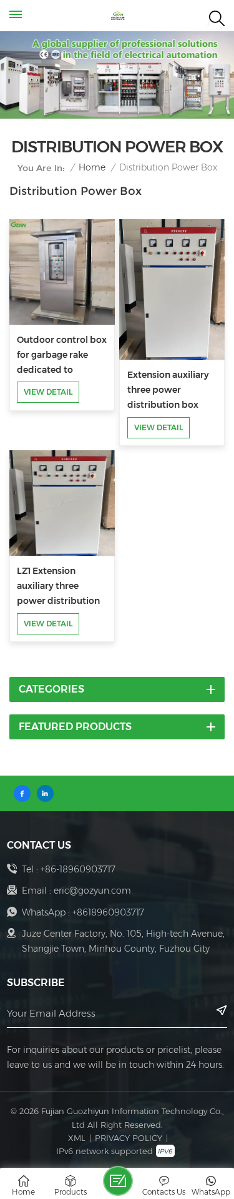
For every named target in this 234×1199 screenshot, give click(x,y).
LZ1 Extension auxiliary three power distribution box (58, 587)
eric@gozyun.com (92, 891)
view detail (48, 392)
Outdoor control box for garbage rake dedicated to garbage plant (62, 356)
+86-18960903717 (78, 869)
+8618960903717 (108, 912)
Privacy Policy (128, 1138)
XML (76, 1138)
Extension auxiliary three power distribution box (168, 390)
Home (92, 167)
